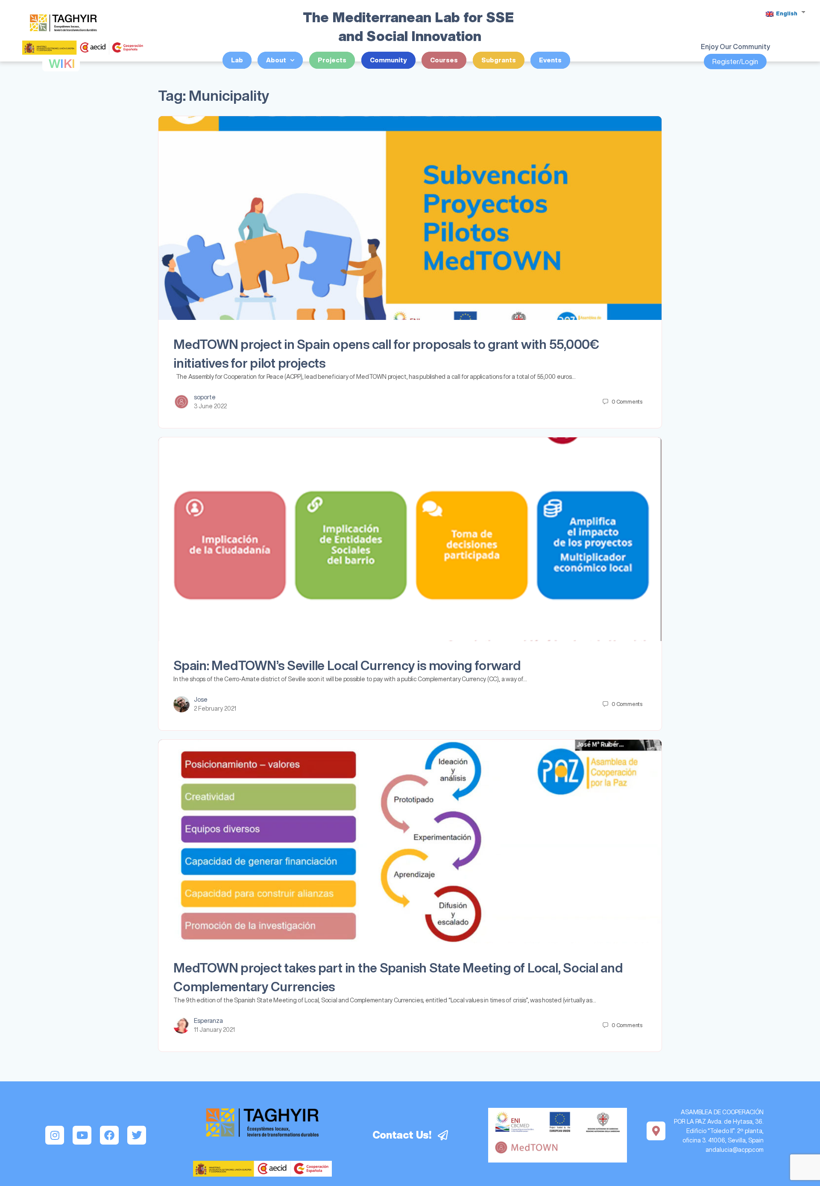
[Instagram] (54, 1135)
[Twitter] (136, 1135)
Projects (332, 60)
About (276, 60)
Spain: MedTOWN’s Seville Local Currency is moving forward (346, 665)
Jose (201, 700)
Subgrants (498, 60)
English (786, 13)
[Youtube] (82, 1135)
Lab (237, 60)
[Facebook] (109, 1135)
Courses (444, 60)
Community (388, 60)
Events (550, 60)
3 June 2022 (210, 406)
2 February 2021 (215, 709)
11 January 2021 (214, 1030)
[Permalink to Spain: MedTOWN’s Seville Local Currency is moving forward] (410, 539)
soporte (205, 397)
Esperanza (208, 1021)
